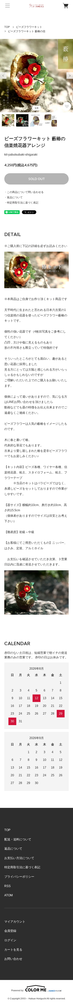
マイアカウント (14, 921)
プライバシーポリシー (19, 876)
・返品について (13, 197)
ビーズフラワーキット (29, 26)
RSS (7, 886)
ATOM (8, 895)
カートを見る (13, 949)
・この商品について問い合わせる (24, 192)
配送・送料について (17, 839)
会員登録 (10, 930)
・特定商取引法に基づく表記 (21, 202)
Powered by (17, 990)
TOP (7, 26)
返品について (13, 848)
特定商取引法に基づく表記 (22, 867)
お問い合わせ (13, 958)
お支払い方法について (19, 858)
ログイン (10, 940)
